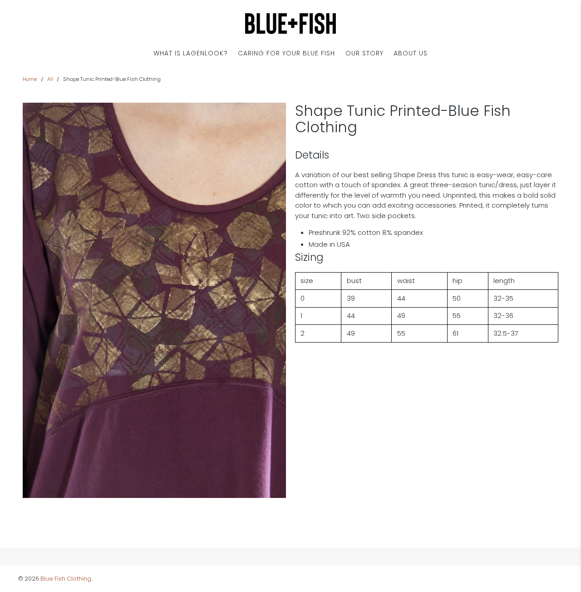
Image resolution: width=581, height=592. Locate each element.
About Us (411, 53)
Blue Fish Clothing (65, 578)
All (50, 79)
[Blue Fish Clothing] (290, 23)
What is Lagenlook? (190, 53)
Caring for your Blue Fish (286, 53)
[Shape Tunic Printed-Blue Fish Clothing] (154, 300)
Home (30, 79)
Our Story (364, 53)
